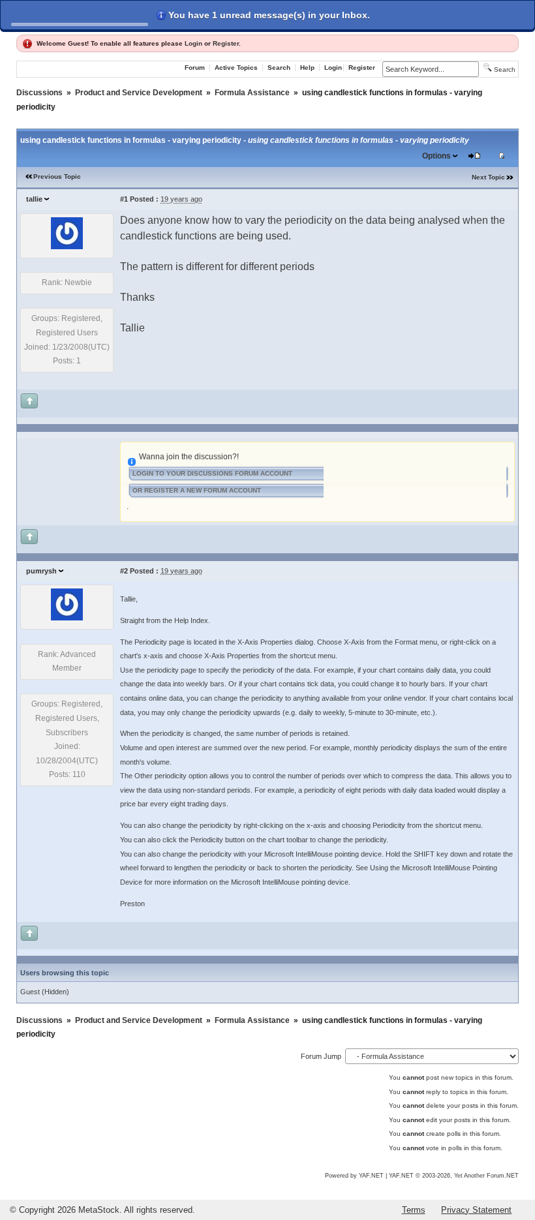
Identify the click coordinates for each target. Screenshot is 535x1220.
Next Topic (488, 177)
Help (307, 67)
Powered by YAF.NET (354, 1175)
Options (436, 155)
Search (279, 67)
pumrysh (41, 571)
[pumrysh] (67, 617)
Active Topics (236, 67)
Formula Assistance (252, 92)
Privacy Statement (476, 1210)
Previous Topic (57, 176)
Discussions (39, 92)
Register (226, 43)
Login (193, 43)
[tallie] (67, 246)
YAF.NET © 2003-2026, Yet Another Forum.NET (454, 1175)
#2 (124, 571)
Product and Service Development (138, 92)
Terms (413, 1210)
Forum (195, 67)
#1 (124, 199)
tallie (34, 199)
